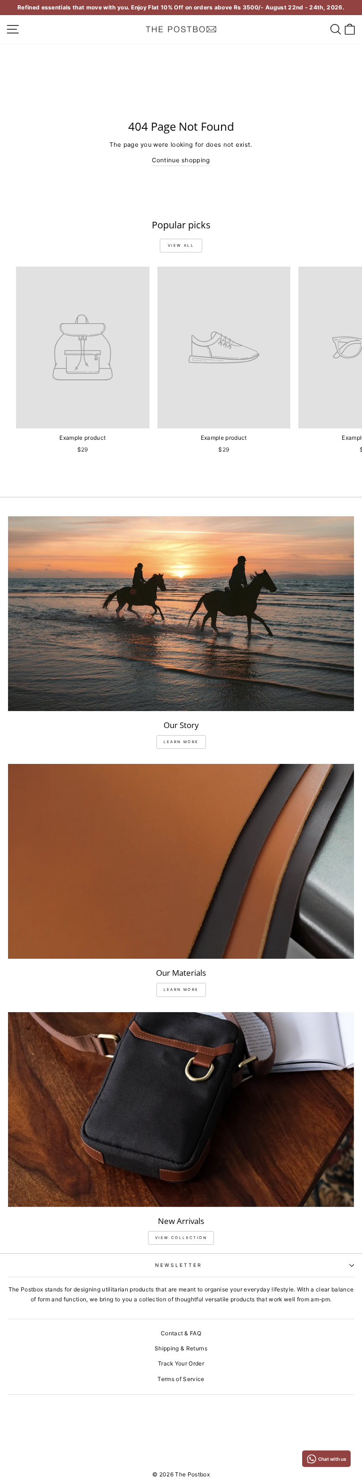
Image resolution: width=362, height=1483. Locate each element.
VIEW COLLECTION (181, 1237)
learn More (181, 741)
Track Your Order (181, 1363)
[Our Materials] (181, 861)
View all (181, 245)
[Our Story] (181, 613)
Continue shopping (181, 160)
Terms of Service (180, 1378)
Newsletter (179, 1265)
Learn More (181, 989)
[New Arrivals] (181, 1109)
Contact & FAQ (181, 1333)
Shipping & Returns (181, 1348)
